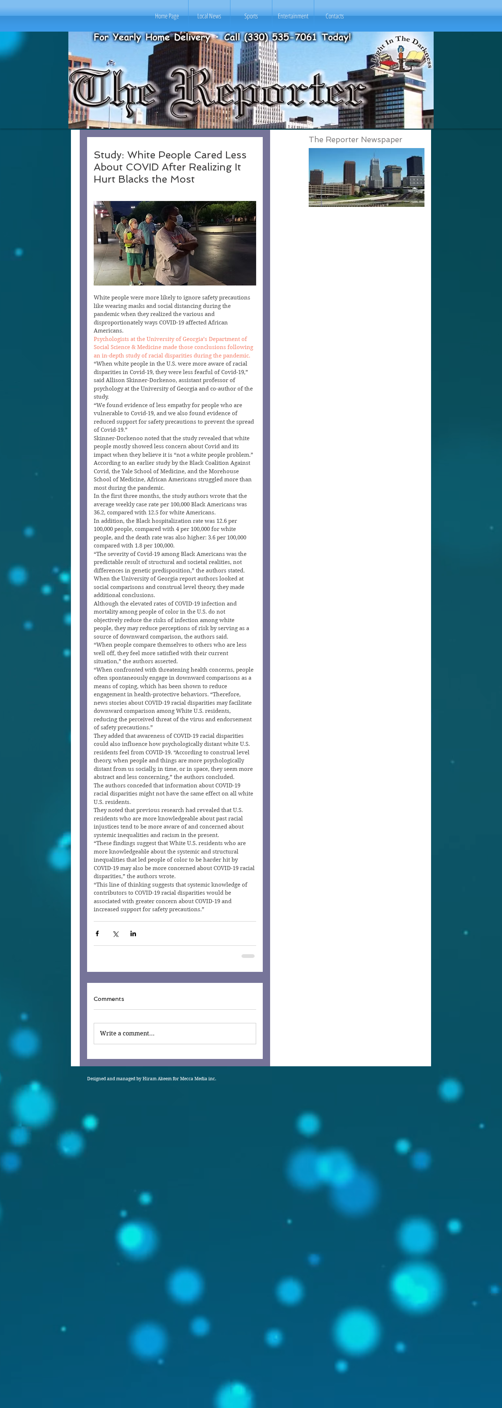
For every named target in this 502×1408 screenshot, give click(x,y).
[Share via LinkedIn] (133, 933)
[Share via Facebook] (97, 933)
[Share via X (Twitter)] (115, 933)
